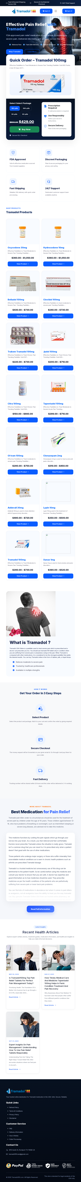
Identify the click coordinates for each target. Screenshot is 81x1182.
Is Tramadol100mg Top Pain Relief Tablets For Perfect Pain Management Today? (22, 980)
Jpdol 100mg (50, 351)
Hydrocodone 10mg (53, 247)
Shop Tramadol (14, 52)
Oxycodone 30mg (17, 247)
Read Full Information (40, 909)
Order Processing (15, 1139)
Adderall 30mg (16, 507)
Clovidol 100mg (51, 299)
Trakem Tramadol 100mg (21, 351)
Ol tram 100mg (15, 455)
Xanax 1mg (49, 559)
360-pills (26, 108)
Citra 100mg (14, 403)
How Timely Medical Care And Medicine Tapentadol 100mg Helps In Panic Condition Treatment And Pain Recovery (57, 983)
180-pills (14, 108)
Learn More (32, 52)
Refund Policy (14, 1107)
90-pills (14, 114)
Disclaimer (12, 1118)
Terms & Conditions (16, 1111)
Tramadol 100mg (17, 559)
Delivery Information (16, 1132)
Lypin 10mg (49, 507)
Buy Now (25, 129)
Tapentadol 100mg (53, 403)
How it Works (13, 1136)
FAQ (10, 1128)
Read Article (13, 997)
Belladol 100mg (16, 299)
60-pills (25, 114)
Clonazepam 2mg (52, 455)
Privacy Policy (14, 1114)
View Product (22, 264)
